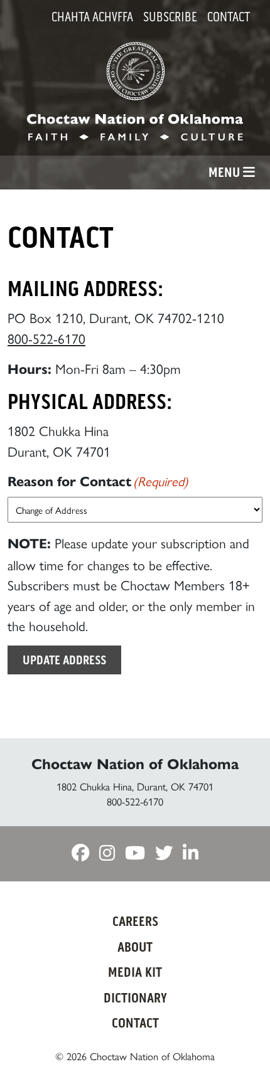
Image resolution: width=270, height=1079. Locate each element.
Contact (228, 16)
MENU (225, 172)
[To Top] (240, 1046)
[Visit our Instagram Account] (107, 853)
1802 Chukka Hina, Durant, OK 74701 (135, 786)
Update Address (64, 659)
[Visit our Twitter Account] (164, 853)
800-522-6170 (46, 338)
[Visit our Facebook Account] (80, 853)
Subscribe (170, 16)
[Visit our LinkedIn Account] (190, 853)
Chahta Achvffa (92, 16)
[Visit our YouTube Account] (135, 853)
